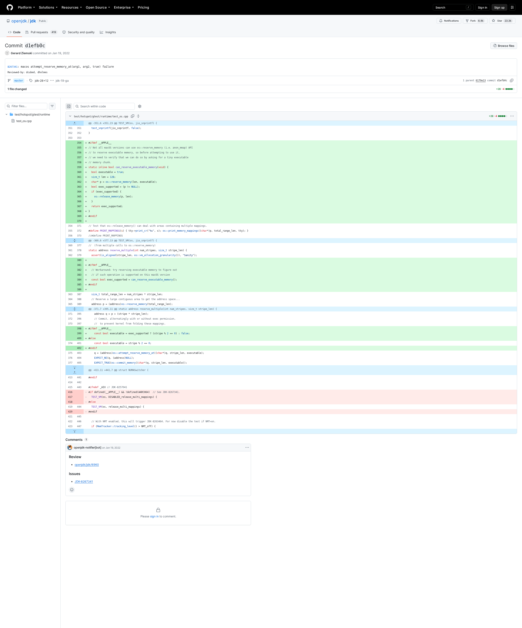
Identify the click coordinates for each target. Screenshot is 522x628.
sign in (154, 516)
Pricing (143, 7)
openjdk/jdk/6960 (87, 464)
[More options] (512, 116)
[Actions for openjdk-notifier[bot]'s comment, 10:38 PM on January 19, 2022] (247, 447)
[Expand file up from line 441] (75, 372)
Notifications (451, 20)
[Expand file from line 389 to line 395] (75, 309)
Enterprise (122, 7)
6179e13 (481, 80)
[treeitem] (30, 117)
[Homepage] (10, 7)
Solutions (46, 7)
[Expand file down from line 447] (75, 431)
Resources (70, 7)
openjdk (19, 21)
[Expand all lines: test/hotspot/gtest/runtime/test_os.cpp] (138, 116)
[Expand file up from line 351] (75, 123)
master (18, 80)
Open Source (96, 7)
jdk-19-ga (62, 80)
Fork (476, 20)
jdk (33, 21)
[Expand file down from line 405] (75, 367)
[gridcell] (291, 123)
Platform (25, 7)
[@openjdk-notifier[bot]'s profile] (69, 447)
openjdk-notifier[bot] (87, 447)
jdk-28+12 (41, 80)
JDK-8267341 (84, 481)
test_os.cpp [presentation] (24, 121)
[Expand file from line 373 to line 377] (75, 240)
